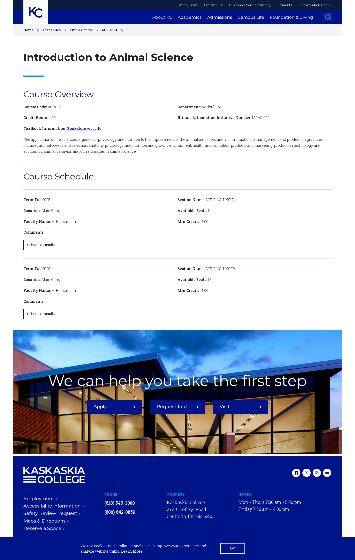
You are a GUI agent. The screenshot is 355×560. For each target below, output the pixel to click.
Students (285, 5)
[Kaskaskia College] (54, 475)
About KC (162, 17)
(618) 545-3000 (119, 503)
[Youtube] (327, 473)
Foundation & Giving (291, 17)
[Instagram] (317, 473)
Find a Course (81, 30)
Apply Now (188, 5)
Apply (100, 407)
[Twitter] (306, 473)
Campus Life (251, 17)
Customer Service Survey (250, 5)
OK (232, 548)
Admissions (219, 17)
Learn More (132, 551)
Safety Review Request (50, 513)
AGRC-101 (109, 30)
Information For (313, 5)
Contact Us (213, 5)
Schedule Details (41, 245)
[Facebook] (296, 473)
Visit (225, 407)
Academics (189, 17)
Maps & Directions (44, 521)
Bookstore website (84, 128)
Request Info (172, 407)
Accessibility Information (52, 506)
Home (28, 30)
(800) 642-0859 (119, 512)
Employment (38, 498)
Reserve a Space (42, 528)
